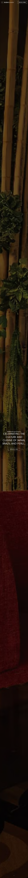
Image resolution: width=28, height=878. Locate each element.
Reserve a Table (14, 449)
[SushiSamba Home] (9, 2)
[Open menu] (2, 2)
